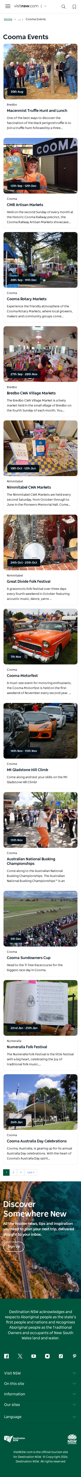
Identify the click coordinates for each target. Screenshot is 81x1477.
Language (12, 1417)
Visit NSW (12, 1373)
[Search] (63, 7)
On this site (14, 1384)
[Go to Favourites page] (74, 6)
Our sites (12, 1405)
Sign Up (14, 1246)
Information (14, 1394)
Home (8, 19)
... (19, 19)
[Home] (26, 6)
